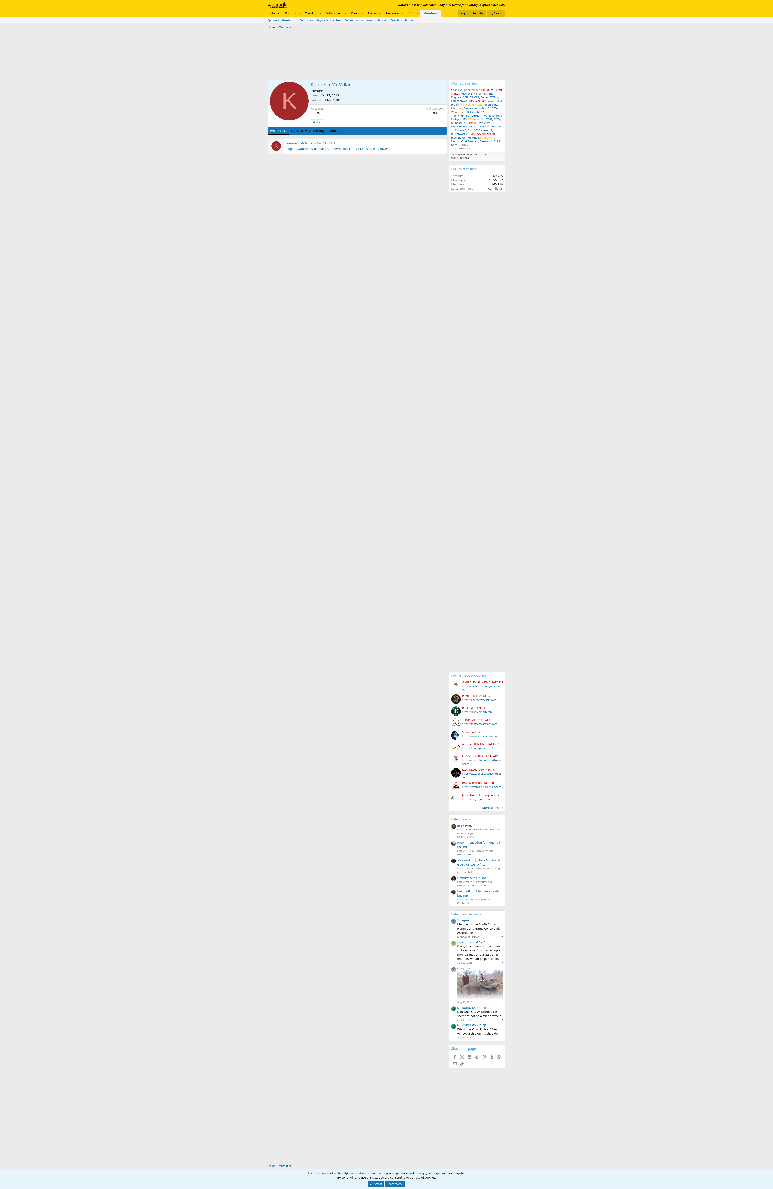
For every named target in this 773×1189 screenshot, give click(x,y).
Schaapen (463, 920)
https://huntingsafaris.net (477, 748)
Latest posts (460, 819)
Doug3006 (474, 130)
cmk (493, 126)
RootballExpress (492, 115)
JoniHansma (473, 126)
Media (372, 13)
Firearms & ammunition (471, 885)
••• (502, 936)
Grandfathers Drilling (472, 878)
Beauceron (486, 141)
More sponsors (492, 808)
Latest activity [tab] (300, 131)
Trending (311, 13)
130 (317, 112)
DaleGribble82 (475, 112)
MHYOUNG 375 (466, 1008)
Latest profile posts (466, 914)
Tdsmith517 (468, 93)
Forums (290, 13)
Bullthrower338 (460, 134)
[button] (299, 13)
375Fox (494, 97)
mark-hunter (458, 137)
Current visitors (354, 20)
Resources (392, 13)
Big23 (495, 104)
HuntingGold (459, 141)
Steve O (461, 130)
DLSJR (483, 1008)
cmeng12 (486, 130)
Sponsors (273, 20)
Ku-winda (473, 137)
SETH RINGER (471, 97)
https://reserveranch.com (477, 712)
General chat (464, 872)
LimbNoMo (458, 126)
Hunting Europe (466, 854)
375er (495, 108)
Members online (464, 83)
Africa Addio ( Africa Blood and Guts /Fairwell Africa (478, 862)
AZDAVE (480, 942)
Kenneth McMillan (300, 143)
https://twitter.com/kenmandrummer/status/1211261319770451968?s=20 (338, 149)
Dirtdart (476, 115)
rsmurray (484, 123)
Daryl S (455, 145)
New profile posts (377, 20)
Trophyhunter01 (461, 115)
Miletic (486, 126)
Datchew (473, 141)
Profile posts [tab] (278, 131)
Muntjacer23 (458, 123)
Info (411, 13)
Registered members (328, 20)
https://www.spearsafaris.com (480, 736)
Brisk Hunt (464, 825)
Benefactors (289, 20)
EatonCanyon (459, 101)
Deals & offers (465, 836)
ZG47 (489, 119)
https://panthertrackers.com (479, 700)
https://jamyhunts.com (476, 799)
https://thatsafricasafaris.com (479, 724)
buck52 (486, 108)
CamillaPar (495, 188)
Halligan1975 (459, 119)
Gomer (484, 97)
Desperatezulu (472, 108)
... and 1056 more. (461, 148)
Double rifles (464, 903)
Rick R (497, 141)
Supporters (306, 20)
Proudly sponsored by (468, 676)
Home (275, 13)
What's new (334, 13)
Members (430, 13)
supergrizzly (464, 942)
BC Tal (496, 119)
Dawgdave (463, 968)
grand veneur (471, 90)
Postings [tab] (320, 131)
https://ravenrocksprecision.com (481, 787)
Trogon (486, 104)
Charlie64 (456, 90)
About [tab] (334, 131)
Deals (355, 13)
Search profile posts (402, 20)
